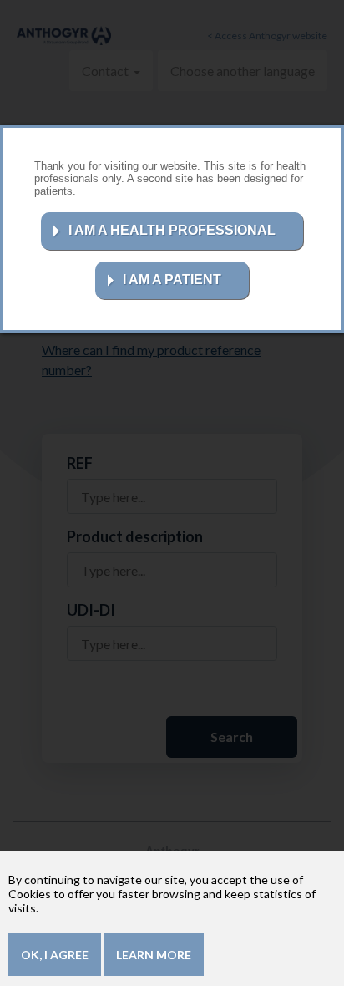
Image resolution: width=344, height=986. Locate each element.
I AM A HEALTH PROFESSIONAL (172, 230)
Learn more (153, 955)
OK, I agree (55, 955)
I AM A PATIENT (172, 279)
